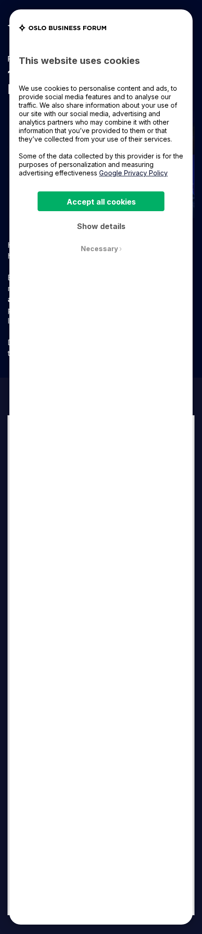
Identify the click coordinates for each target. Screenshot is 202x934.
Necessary (100, 249)
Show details (101, 226)
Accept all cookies (101, 201)
